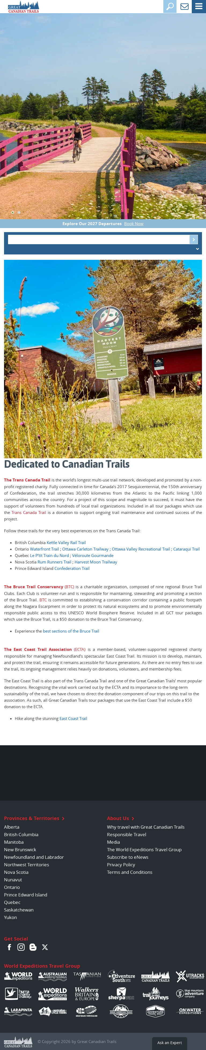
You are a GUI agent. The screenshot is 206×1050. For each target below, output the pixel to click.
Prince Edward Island (25, 895)
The (8, 480)
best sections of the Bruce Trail (71, 631)
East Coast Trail (73, 718)
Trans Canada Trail (31, 480)
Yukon (10, 917)
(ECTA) (78, 649)
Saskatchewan (19, 910)
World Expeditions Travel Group (42, 966)
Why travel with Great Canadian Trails (146, 827)
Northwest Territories (26, 864)
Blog (33, 947)
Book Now (134, 223)
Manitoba (14, 842)
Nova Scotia (16, 872)
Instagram (21, 947)
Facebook (9, 947)
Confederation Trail (72, 568)
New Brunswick (20, 849)
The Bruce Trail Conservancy (33, 587)
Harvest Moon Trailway (96, 562)
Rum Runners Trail (54, 562)
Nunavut (13, 880)
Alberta (11, 827)
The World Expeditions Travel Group (144, 849)
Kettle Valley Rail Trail (66, 542)
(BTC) (68, 586)
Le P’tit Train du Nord (49, 555)
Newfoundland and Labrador (34, 857)
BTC (43, 599)
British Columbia (21, 834)
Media (113, 842)
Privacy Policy (121, 864)
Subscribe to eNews (127, 857)
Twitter (44, 947)
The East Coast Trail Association (38, 649)
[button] (12, 212)
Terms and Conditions (129, 872)
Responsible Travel (126, 834)
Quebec (12, 902)
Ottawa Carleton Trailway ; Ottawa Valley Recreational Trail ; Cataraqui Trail (131, 549)
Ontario (12, 887)
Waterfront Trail (44, 549)
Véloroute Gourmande (92, 555)
